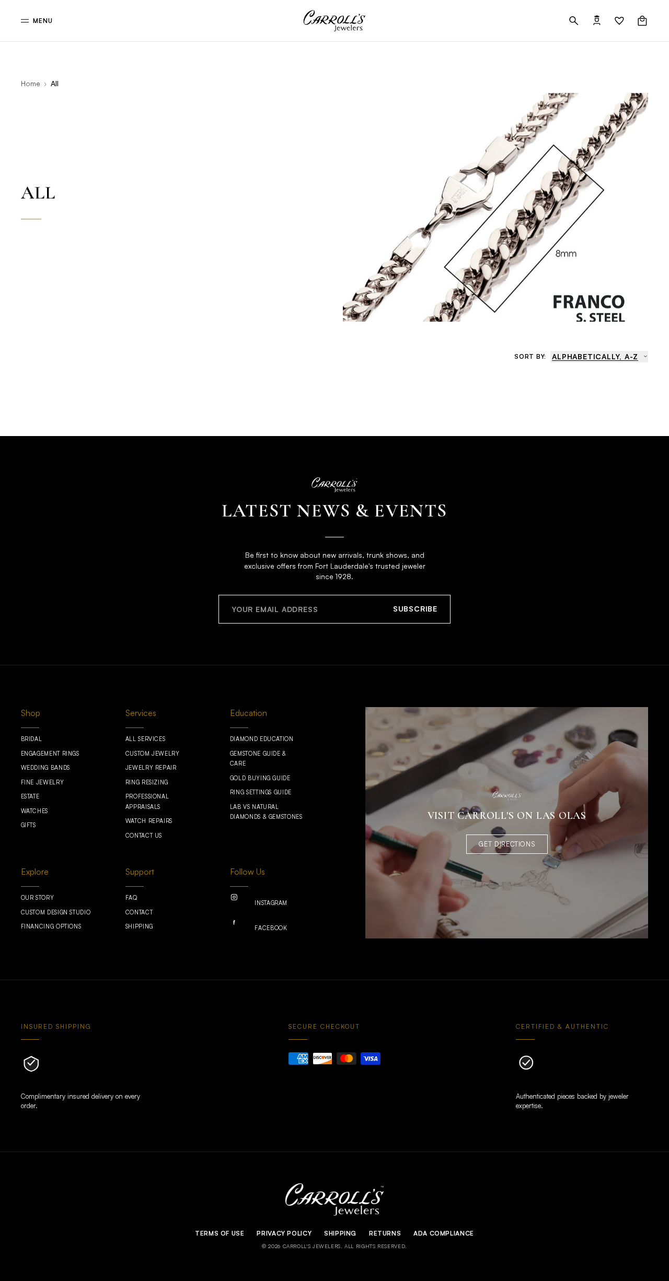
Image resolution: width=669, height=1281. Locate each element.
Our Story (37, 897)
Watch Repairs (148, 821)
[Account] (597, 21)
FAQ (131, 897)
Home (30, 83)
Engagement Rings (50, 753)
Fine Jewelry (42, 782)
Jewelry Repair (151, 767)
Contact (139, 912)
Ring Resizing (146, 782)
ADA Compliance (443, 1233)
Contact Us (143, 835)
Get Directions (507, 844)
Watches (34, 811)
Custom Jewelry (152, 753)
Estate (30, 796)
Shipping (139, 926)
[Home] (334, 20)
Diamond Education (262, 739)
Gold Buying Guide (260, 778)
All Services (145, 739)
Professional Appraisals (147, 801)
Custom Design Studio (56, 912)
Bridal (31, 739)
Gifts (28, 825)
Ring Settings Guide (261, 792)
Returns (385, 1233)
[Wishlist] (619, 21)
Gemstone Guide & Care (258, 759)
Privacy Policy (284, 1233)
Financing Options (51, 926)
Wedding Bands (45, 767)
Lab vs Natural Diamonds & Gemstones (266, 812)
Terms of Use (220, 1233)
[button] (574, 21)
